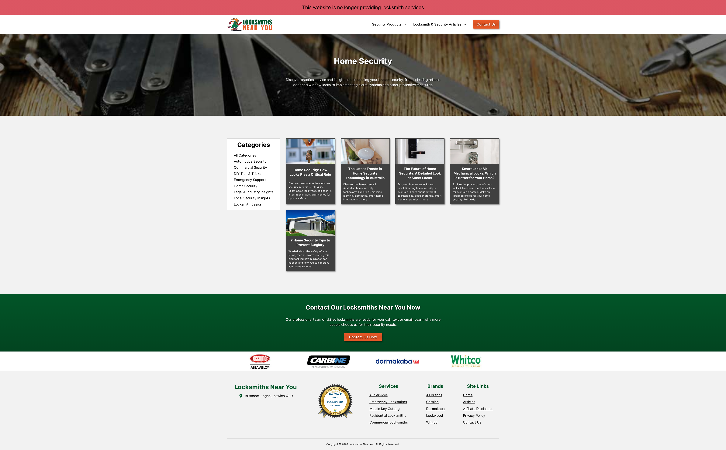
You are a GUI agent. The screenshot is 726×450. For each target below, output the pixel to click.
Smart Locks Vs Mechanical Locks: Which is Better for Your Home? (475, 173)
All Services (378, 395)
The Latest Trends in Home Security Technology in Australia (365, 173)
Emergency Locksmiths (388, 402)
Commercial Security (250, 167)
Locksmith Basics (248, 204)
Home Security (245, 186)
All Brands (434, 395)
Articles (469, 402)
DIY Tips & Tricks (247, 174)
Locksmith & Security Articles (437, 24)
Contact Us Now (363, 337)
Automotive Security (250, 161)
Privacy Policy (474, 415)
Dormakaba (435, 409)
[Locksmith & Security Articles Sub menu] (465, 24)
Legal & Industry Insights (253, 192)
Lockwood (434, 415)
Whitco (431, 422)
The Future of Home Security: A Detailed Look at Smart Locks (420, 173)
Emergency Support (250, 180)
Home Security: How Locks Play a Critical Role (310, 172)
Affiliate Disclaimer (478, 409)
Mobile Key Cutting (384, 409)
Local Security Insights (252, 198)
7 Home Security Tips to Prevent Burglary (310, 242)
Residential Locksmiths (387, 415)
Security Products (387, 24)
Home (467, 395)
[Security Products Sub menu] (405, 24)
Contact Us (486, 24)
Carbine (432, 402)
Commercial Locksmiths (388, 422)
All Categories (245, 155)
